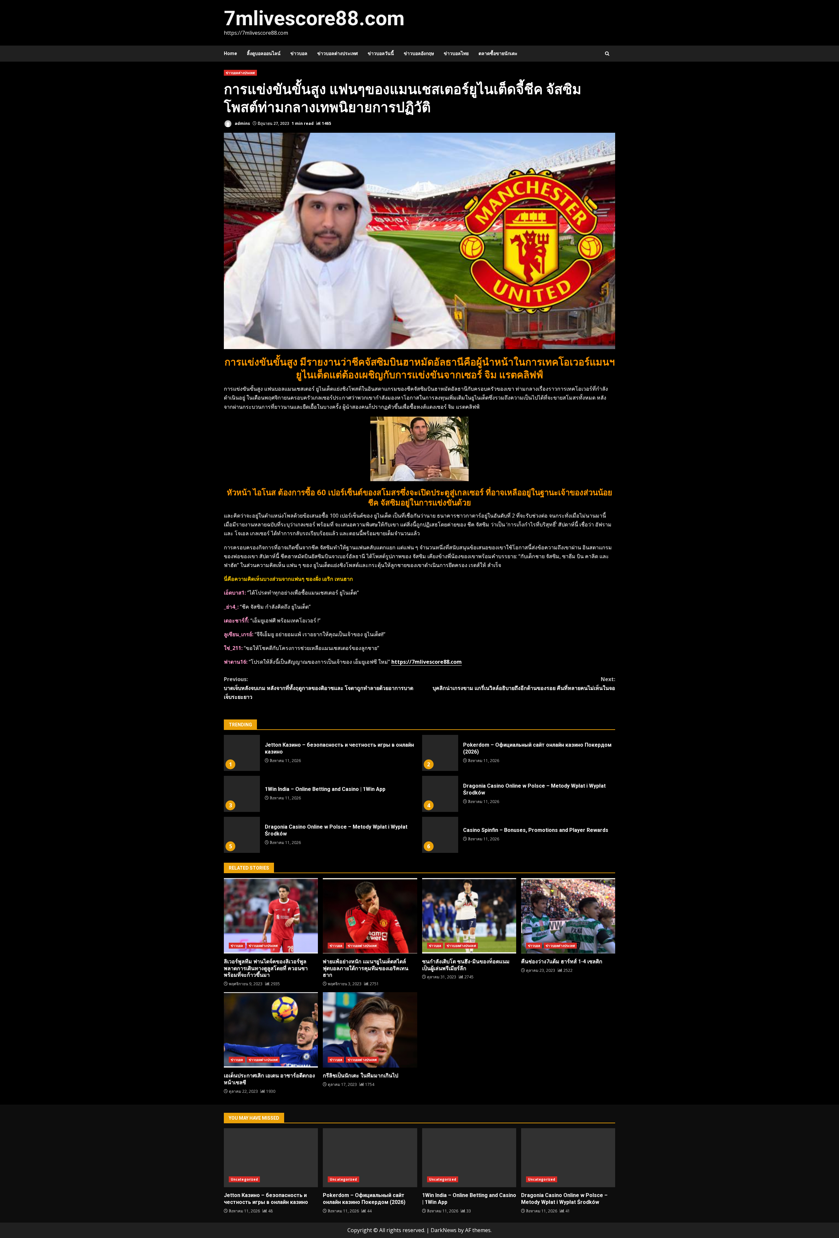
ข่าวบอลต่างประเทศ (337, 53)
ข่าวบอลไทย (456, 53)
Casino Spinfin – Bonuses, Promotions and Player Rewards (440, 835)
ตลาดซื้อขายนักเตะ (497, 53)
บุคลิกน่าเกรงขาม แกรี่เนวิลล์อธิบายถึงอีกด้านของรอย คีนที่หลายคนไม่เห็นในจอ (524, 684)
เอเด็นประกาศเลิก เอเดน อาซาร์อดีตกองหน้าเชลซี (271, 1030)
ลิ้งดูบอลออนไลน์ (264, 53)
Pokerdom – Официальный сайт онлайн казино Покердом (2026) (440, 753)
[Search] (607, 53)
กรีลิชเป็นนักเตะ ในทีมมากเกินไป (370, 1030)
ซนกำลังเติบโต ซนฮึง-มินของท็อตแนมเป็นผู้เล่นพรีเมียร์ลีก (469, 915)
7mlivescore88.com (314, 18)
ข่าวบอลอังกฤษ (419, 53)
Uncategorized (244, 1179)
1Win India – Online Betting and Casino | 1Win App (242, 794)
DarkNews (444, 1230)
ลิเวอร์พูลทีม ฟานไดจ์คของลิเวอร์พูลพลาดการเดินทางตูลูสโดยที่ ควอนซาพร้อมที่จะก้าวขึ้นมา (271, 915)
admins (242, 123)
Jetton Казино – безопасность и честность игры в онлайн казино (242, 753)
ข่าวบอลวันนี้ (381, 53)
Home (230, 53)
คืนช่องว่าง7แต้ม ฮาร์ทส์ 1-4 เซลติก (568, 915)
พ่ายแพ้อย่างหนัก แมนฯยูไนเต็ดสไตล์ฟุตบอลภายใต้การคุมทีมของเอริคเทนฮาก (370, 915)
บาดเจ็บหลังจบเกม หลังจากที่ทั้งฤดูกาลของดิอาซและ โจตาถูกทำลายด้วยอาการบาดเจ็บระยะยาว (318, 688)
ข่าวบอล (298, 53)
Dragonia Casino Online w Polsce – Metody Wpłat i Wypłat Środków (440, 794)
